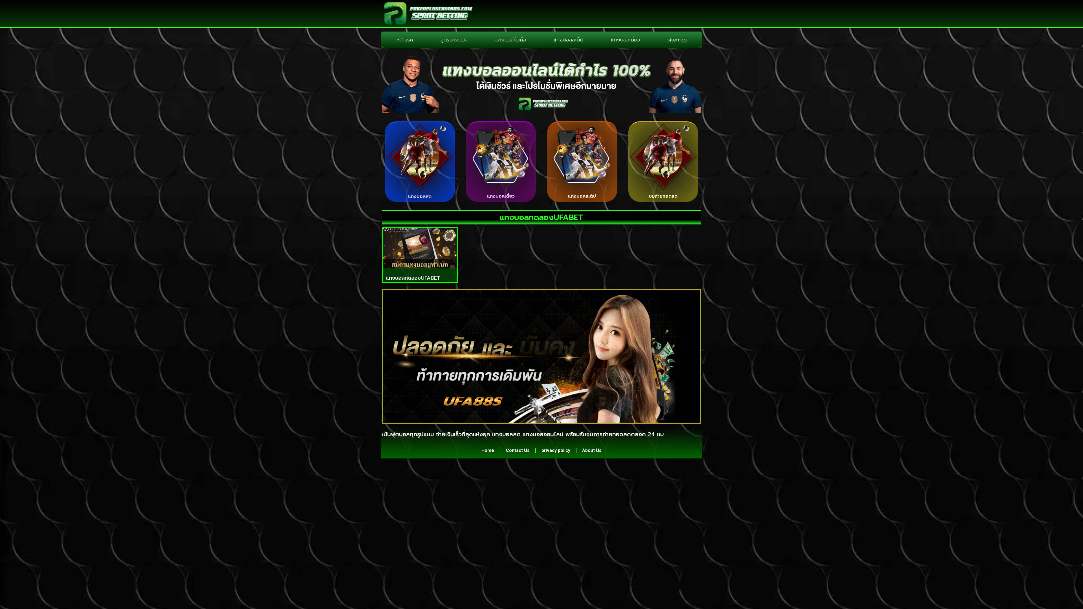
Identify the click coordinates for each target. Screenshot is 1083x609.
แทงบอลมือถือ (510, 40)
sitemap (677, 40)
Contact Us (518, 450)
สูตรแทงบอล (454, 40)
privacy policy (556, 450)
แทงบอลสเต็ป (568, 40)
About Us (592, 450)
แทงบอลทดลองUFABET (413, 278)
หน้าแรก (404, 40)
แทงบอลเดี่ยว (625, 40)
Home (487, 450)
